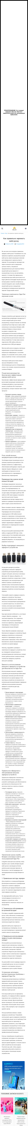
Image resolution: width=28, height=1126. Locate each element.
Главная (2, 233)
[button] (25, 228)
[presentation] (3, 1113)
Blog (6, 233)
